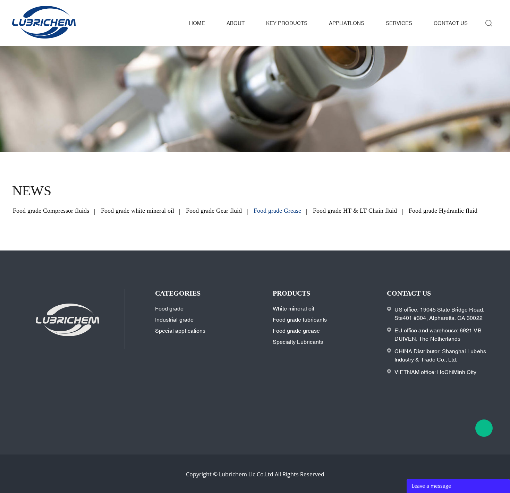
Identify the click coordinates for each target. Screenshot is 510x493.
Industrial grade (174, 319)
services (399, 23)
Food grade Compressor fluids (51, 210)
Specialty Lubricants (298, 342)
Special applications (180, 331)
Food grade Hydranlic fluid (443, 210)
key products (286, 23)
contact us (451, 23)
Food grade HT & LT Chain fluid (355, 210)
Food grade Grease (277, 210)
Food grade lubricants (300, 319)
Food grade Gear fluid (214, 210)
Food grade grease (296, 331)
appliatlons (346, 23)
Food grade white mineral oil (137, 210)
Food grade (169, 308)
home (197, 23)
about (236, 23)
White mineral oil (293, 308)
